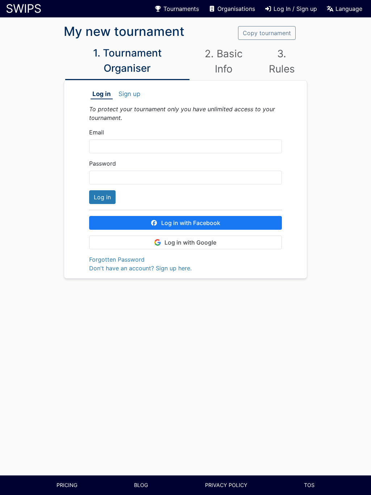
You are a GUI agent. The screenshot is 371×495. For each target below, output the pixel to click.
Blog (141, 485)
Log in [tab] (101, 93)
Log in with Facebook (190, 222)
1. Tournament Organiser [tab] (127, 60)
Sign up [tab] (129, 93)
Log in (102, 197)
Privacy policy (226, 485)
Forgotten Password (117, 259)
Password (102, 163)
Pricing (67, 485)
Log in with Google (190, 242)
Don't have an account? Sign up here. (140, 268)
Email (96, 132)
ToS (309, 485)
